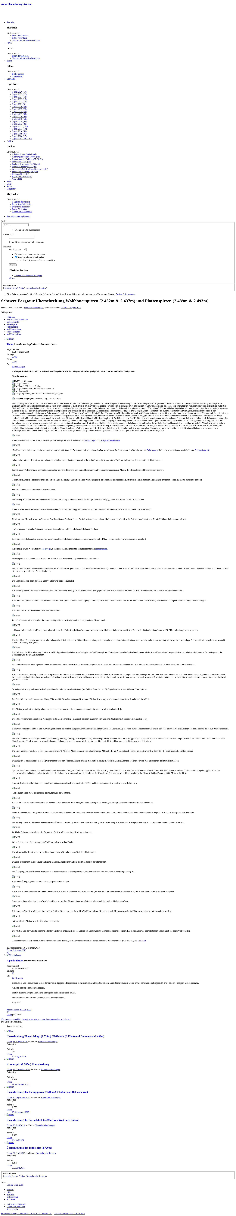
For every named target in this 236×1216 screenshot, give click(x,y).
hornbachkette (13, 322)
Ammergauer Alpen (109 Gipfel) (26, 157)
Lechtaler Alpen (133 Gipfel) (24, 166)
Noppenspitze (101, 549)
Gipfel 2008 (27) (19, 136)
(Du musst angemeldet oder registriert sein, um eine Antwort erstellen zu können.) (36, 1019)
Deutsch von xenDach (69, 1213)
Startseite (10, 22)
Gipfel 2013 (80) (19, 124)
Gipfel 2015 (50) (19, 119)
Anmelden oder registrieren (16, 4)
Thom (63, 307)
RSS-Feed (11, 1199)
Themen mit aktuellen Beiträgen (26, 40)
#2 (8, 1012)
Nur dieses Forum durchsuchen (30, 257)
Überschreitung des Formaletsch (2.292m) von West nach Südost (43, 1120)
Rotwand (142, 941)
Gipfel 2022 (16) (19, 102)
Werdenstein (17, 978)
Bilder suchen (18, 74)
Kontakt (10, 1189)
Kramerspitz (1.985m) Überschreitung (28, 1064)
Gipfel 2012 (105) (20, 126)
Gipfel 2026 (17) (19, 92)
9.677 (14, 362)
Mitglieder (11, 189)
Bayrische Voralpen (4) (22, 176)
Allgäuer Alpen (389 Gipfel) (24, 154)
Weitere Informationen (125, 294)
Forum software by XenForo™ (26, 1213)
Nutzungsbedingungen (16, 1204)
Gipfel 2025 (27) (19, 94)
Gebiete (10, 141)
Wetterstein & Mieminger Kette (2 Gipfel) (30, 169)
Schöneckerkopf (202, 450)
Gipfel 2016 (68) (19, 116)
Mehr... (12, 278)
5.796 (14, 357)
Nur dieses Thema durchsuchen (31, 254)
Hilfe (9, 1192)
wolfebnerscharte (14, 329)
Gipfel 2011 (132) (19, 129)
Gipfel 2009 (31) (19, 134)
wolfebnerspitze (13, 332)
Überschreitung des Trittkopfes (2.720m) (29, 1147)
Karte (9, 181)
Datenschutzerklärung (16, 1206)
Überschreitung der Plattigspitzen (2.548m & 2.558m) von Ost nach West (47, 1092)
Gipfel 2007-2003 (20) (22, 138)
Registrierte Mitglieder (21, 204)
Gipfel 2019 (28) (19, 109)
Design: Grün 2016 (15, 1185)
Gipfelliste (11, 79)
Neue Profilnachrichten (22, 211)
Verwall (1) (17, 179)
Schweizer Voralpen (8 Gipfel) (25, 171)
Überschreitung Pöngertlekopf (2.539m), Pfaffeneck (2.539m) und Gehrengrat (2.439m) (55, 1036)
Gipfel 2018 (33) (19, 111)
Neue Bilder (17, 76)
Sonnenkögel (89, 440)
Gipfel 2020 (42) (19, 106)
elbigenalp (11, 317)
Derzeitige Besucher (21, 207)
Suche (9, 186)
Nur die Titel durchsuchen (28, 230)
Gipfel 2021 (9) (18, 104)
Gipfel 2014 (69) (19, 121)
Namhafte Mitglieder (21, 202)
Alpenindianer (15, 960)
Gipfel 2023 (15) (19, 99)
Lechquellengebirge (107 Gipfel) (26, 164)
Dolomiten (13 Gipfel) (21, 161)
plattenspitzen (12, 327)
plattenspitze (12, 324)
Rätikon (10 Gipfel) (20, 174)
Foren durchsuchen (20, 35)
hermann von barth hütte (17, 319)
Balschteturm (152, 450)
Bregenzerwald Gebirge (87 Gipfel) (27, 159)
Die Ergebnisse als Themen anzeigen (38, 260)
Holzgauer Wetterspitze (110, 440)
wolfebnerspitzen (14, 334)
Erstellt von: (8, 234)
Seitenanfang (12, 1197)
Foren (9, 43)
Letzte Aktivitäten (19, 38)
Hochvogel (46, 549)
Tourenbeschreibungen (34, 307)
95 (13, 973)
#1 (8, 953)
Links (9, 184)
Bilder (9, 61)
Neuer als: (7, 247)
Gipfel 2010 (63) (19, 131)
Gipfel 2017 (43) (19, 114)
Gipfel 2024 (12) (19, 97)
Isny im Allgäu (18, 366)
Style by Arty (12, 1209)
